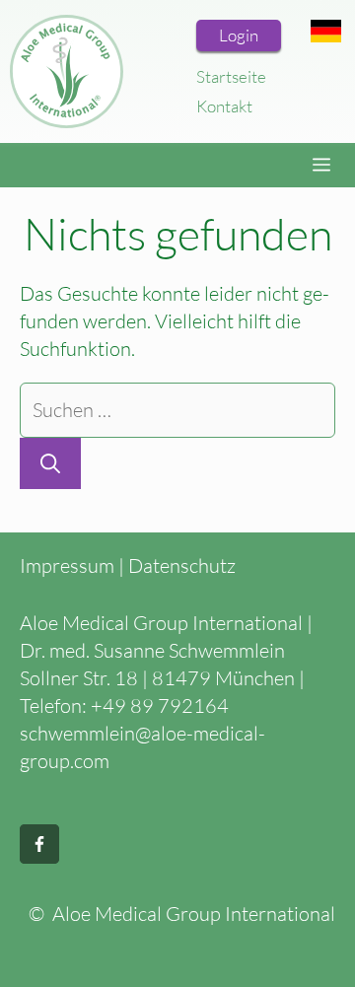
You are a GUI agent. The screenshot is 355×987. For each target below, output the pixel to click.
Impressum (67, 565)
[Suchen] (50, 463)
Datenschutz (182, 565)
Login (238, 35)
